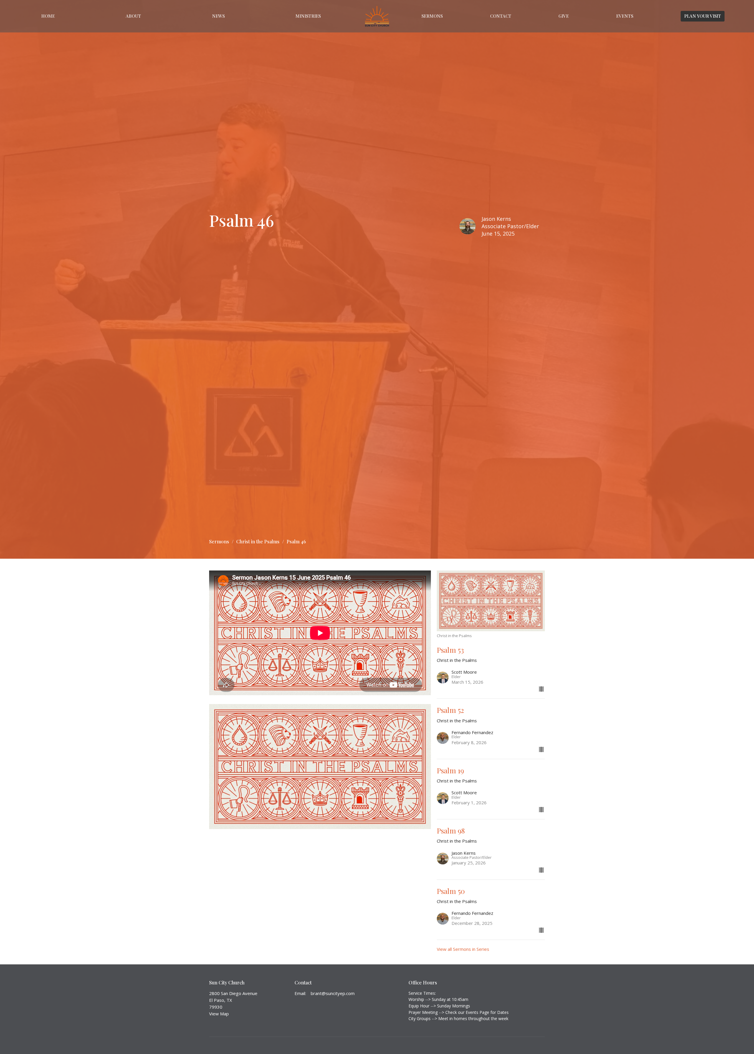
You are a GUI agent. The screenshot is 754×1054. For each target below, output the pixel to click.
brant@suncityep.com (333, 993)
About (133, 16)
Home (48, 16)
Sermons (432, 16)
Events (624, 16)
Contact (500, 16)
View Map (219, 1014)
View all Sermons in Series (463, 949)
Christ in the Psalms (258, 541)
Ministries (308, 16)
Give (563, 16)
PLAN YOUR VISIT (702, 16)
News (218, 16)
